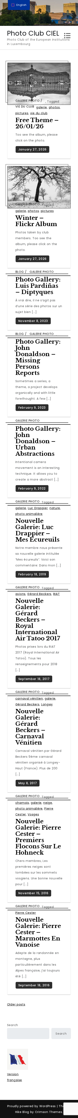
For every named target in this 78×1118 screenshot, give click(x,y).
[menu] (19, 5)
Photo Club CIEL (33, 33)
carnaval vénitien (29, 698)
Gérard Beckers (39, 594)
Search (12, 1025)
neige (47, 803)
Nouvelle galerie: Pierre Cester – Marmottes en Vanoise (38, 932)
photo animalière (29, 514)
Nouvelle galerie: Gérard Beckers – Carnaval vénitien (30, 727)
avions (20, 594)
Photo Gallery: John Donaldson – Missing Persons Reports (38, 357)
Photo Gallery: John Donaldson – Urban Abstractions (38, 441)
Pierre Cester (25, 913)
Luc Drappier (38, 508)
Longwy (47, 704)
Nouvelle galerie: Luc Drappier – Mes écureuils (37, 530)
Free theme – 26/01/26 (37, 123)
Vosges (33, 814)
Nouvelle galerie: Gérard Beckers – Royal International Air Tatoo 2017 (37, 619)
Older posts (16, 1004)
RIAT (56, 594)
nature (55, 508)
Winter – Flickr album (36, 221)
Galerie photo (27, 101)
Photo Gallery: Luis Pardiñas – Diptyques (38, 286)
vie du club (39, 113)
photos (54, 107)
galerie (41, 107)
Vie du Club (24, 106)
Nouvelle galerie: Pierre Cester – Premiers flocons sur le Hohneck (38, 837)
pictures (21, 113)
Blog (19, 272)
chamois (22, 803)
